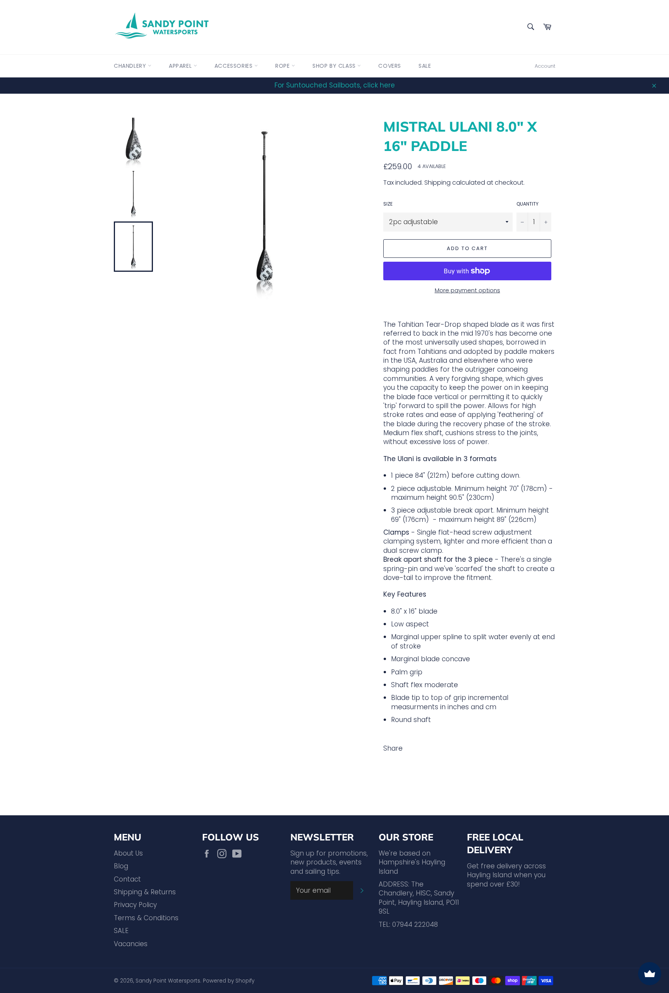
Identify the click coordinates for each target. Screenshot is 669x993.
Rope (283, 66)
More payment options (467, 290)
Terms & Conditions (146, 918)
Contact (127, 879)
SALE (121, 930)
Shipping (437, 182)
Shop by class (334, 66)
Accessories (234, 66)
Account (545, 66)
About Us (128, 853)
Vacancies (131, 943)
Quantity (527, 204)
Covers (389, 66)
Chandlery (131, 66)
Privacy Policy (135, 904)
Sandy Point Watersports (168, 980)
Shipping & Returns (145, 892)
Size (388, 204)
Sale (425, 66)
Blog (121, 866)
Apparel (181, 66)
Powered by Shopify (228, 980)
